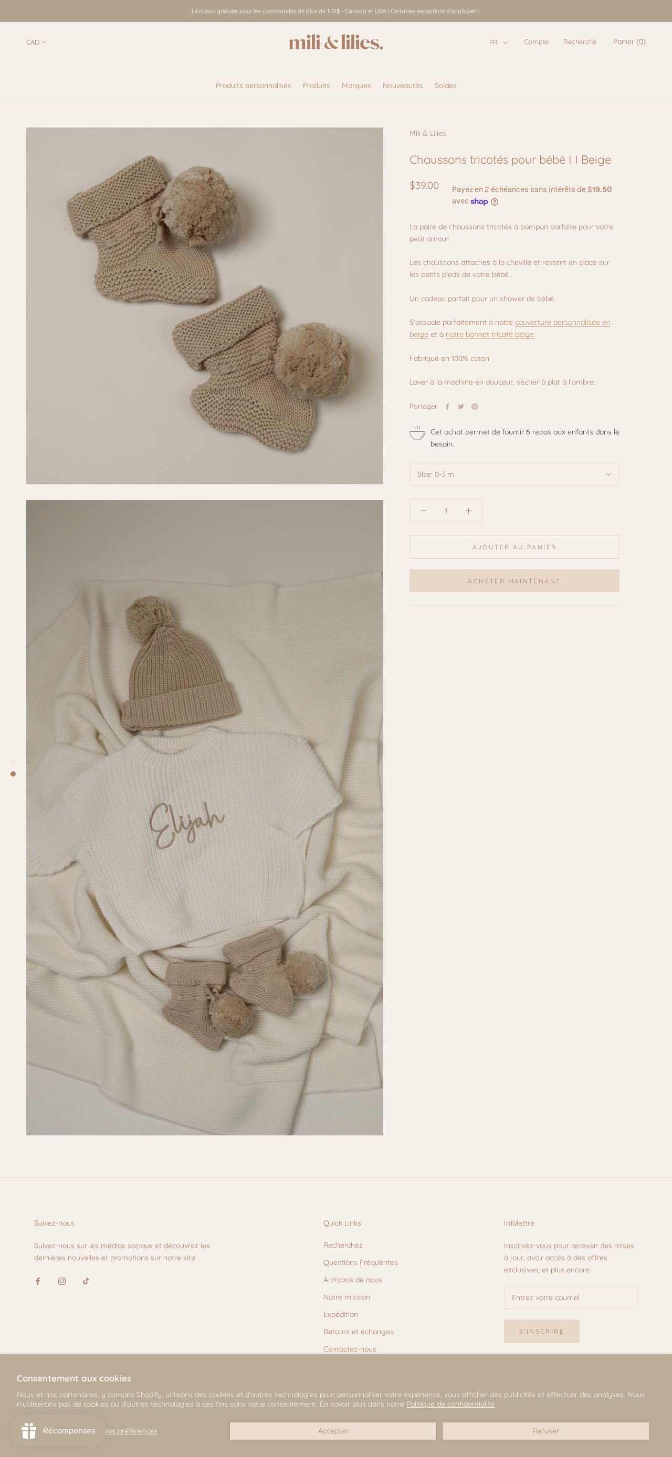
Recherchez (343, 1245)
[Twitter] (461, 406)
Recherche (579, 41)
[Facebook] (447, 406)
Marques (356, 85)
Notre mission (346, 1297)
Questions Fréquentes (360, 1262)
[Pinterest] (474, 406)
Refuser (546, 1430)
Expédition (340, 1314)
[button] (498, 42)
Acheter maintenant (514, 581)
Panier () (629, 41)
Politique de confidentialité (450, 1404)
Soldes (446, 85)
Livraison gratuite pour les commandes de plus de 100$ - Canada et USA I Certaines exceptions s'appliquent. (336, 11)
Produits (316, 85)
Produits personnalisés (253, 85)
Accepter (333, 1430)
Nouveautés (403, 85)
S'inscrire (541, 1331)
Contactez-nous (349, 1349)
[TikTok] (86, 1280)
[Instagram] (62, 1280)
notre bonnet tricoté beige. (491, 334)
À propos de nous (352, 1279)
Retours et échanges (358, 1331)
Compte (536, 41)
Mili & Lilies (428, 133)
